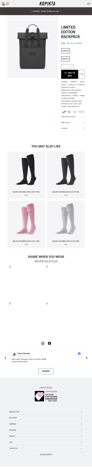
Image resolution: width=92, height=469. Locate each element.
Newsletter (14, 412)
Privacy (12, 436)
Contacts (13, 448)
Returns (12, 430)
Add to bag (71, 74)
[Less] (63, 66)
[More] (72, 66)
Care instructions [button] (68, 117)
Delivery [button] (64, 128)
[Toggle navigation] (88, 3)
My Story (13, 418)
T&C (10, 442)
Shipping (12, 424)
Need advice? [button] (66, 122)
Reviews (46, 371)
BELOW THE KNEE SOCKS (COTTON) (26, 192)
